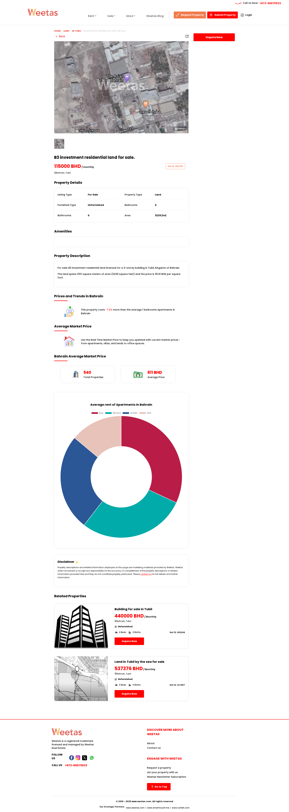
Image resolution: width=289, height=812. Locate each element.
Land (66, 30)
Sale (110, 16)
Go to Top (160, 786)
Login (248, 15)
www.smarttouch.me (158, 807)
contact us (146, 574)
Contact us (154, 748)
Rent (91, 16)
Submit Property (225, 15)
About (151, 743)
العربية (238, 3)
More (129, 16)
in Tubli (76, 30)
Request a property (159, 767)
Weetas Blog (155, 16)
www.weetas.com (135, 807)
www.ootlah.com (180, 807)
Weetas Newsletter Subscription (166, 777)
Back (61, 36)
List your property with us (162, 772)
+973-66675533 (270, 3)
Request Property (192, 15)
